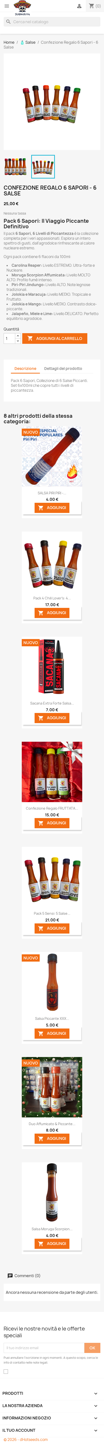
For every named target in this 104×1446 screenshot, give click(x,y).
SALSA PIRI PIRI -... (52, 493)
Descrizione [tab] (25, 368)
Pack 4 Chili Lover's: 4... (52, 598)
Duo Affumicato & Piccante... (52, 1124)
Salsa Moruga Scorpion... (52, 1229)
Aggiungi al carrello (54, 338)
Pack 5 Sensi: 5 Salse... (52, 913)
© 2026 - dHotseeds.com (26, 1439)
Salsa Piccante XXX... (52, 1018)
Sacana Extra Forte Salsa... (52, 703)
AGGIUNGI (52, 508)
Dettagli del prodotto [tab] (63, 368)
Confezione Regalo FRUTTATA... (52, 808)
